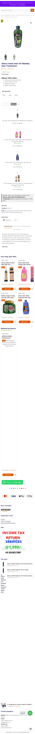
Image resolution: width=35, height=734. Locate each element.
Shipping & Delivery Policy (8, 523)
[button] (31, 22)
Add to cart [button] (8, 289)
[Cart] (31, 729)
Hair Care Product (26, 210)
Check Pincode (5, 74)
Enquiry (3, 519)
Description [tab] (8, 226)
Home (2, 15)
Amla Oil (7, 210)
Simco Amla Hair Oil (16, 212)
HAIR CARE (18, 15)
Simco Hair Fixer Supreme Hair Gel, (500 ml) (18, 162)
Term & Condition (6, 521)
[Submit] (32, 10)
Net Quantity (6, 91)
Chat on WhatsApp (14, 482)
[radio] (4, 95)
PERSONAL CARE (9, 15)
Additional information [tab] (21, 226)
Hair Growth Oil (6, 212)
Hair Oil (24, 15)
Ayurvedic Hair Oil (15, 210)
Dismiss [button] (23, 4)
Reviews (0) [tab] (17, 229)
